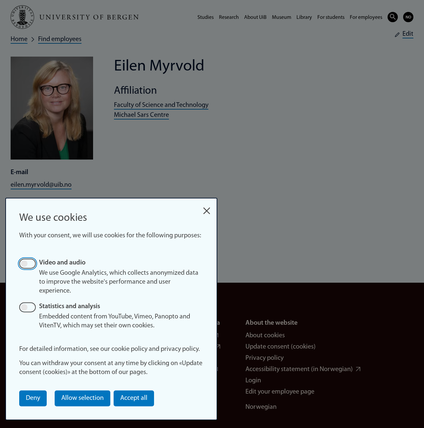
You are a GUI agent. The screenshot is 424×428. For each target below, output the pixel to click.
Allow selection (82, 398)
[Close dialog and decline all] (207, 207)
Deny (33, 398)
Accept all (133, 398)
